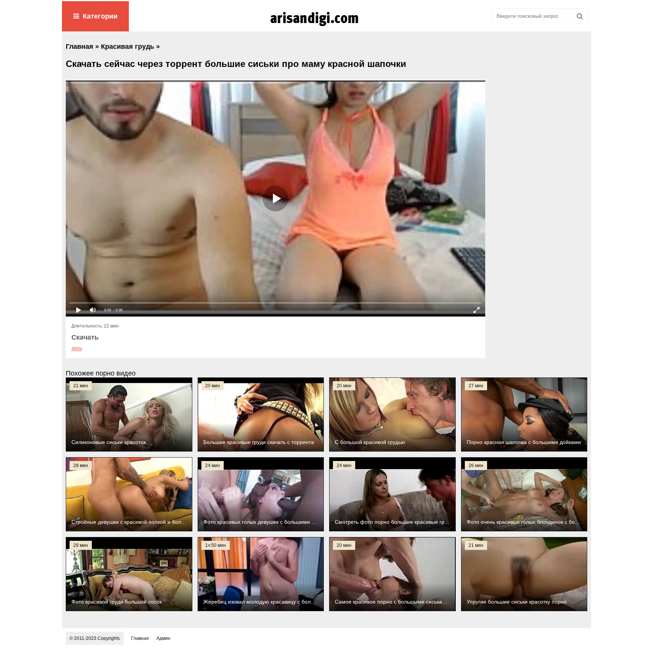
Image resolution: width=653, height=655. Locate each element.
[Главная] (326, 26)
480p (76, 348)
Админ (163, 638)
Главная (140, 638)
